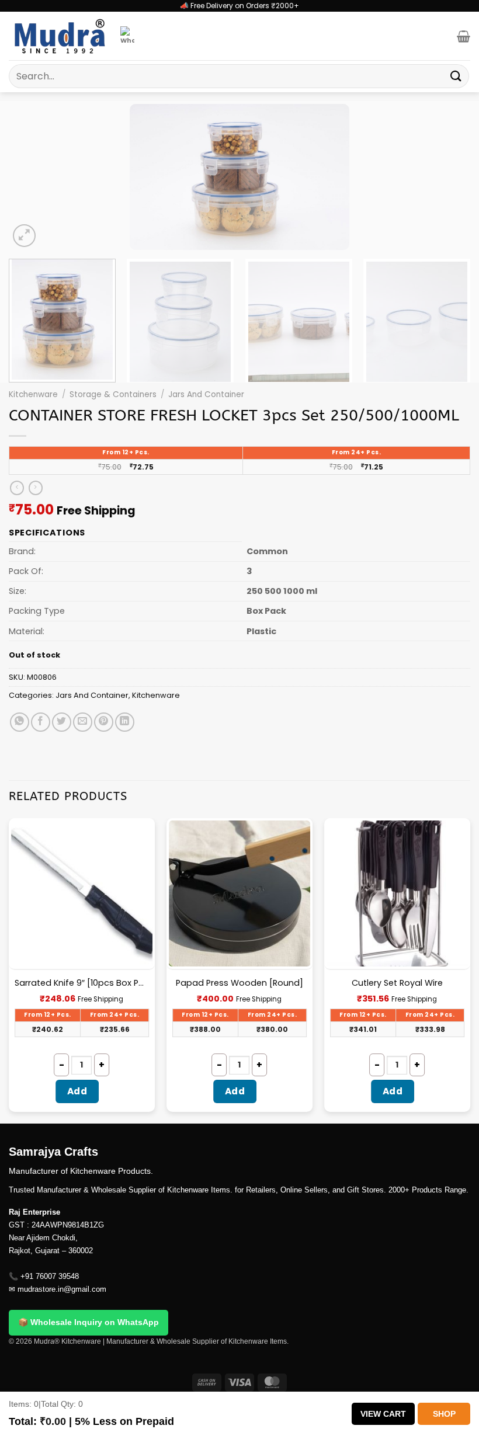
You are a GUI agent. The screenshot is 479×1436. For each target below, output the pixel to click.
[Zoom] (24, 235)
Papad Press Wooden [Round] (239, 983)
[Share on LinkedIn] (124, 722)
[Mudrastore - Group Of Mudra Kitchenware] (60, 35)
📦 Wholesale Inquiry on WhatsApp (88, 1322)
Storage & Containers (113, 394)
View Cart (383, 1413)
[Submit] (456, 76)
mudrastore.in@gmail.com (62, 1289)
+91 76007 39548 (49, 1276)
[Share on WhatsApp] (19, 722)
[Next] (446, 177)
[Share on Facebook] (40, 722)
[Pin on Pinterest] (103, 722)
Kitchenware (33, 394)
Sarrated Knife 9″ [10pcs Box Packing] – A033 (82, 983)
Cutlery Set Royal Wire (397, 983)
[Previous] (32, 177)
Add (77, 1091)
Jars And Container (206, 394)
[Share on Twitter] (61, 722)
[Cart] (463, 36)
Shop (444, 1413)
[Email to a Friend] (82, 722)
